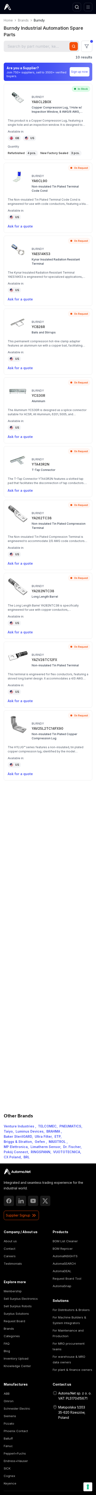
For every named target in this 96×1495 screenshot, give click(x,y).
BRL (27, 1157)
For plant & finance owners (72, 1370)
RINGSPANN (40, 1152)
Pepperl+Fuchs (15, 1453)
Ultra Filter (43, 1136)
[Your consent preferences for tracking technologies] (87, 1486)
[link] (17, 1171)
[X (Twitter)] (45, 1201)
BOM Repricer (63, 1248)
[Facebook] (9, 1201)
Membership (13, 1291)
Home (8, 20)
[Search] (77, 7)
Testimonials (13, 1263)
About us (10, 1241)
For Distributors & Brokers (71, 1310)
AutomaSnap (62, 1286)
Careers (10, 1256)
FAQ (7, 1343)
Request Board (14, 1321)
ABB (7, 1393)
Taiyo (8, 1131)
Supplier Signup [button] (18, 1215)
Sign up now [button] (79, 71)
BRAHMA (53, 1131)
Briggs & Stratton (18, 1142)
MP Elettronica (16, 1147)
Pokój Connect (16, 1152)
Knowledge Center (17, 1366)
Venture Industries (19, 1126)
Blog (7, 1351)
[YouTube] (33, 1201)
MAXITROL (58, 1142)
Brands (23, 20)
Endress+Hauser (16, 1461)
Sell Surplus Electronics (21, 1298)
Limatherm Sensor (45, 1147)
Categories (12, 1336)
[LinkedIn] (21, 1201)
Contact (9, 1248)
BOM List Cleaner (65, 1241)
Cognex (9, 1476)
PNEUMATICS (70, 1126)
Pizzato (9, 1423)
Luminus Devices (30, 1131)
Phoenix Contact (16, 1431)
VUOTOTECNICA (66, 1152)
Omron (9, 1401)
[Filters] (86, 46)
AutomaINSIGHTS (65, 1256)
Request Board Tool (67, 1278)
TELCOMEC (47, 1126)
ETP (58, 1136)
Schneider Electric (17, 1408)
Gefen (40, 1142)
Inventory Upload (16, 1358)
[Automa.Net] (18, 7)
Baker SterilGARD (18, 1136)
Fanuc (8, 1446)
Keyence (10, 1483)
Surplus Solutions (16, 1313)
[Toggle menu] (88, 7)
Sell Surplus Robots (18, 1306)
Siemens (10, 1416)
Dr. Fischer (72, 1147)
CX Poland (12, 1157)
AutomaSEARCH (64, 1263)
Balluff (8, 1438)
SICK (7, 1468)
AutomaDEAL (62, 1271)
